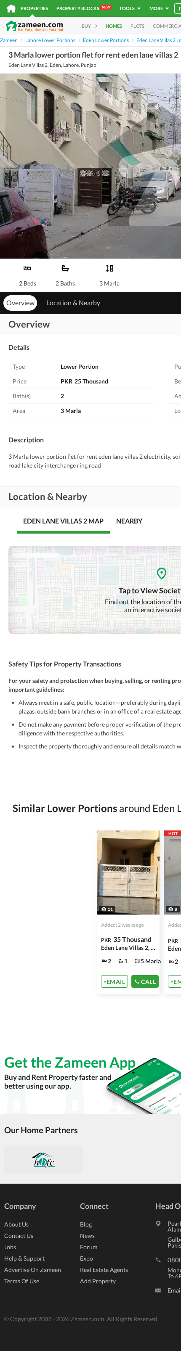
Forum (89, 1247)
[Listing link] (128, 912)
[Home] (11, 8)
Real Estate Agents (104, 1269)
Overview (20, 303)
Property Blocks (83, 8)
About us (16, 1224)
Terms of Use (21, 1281)
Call (148, 981)
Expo (86, 1258)
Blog (86, 1224)
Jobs (10, 1247)
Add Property (98, 1281)
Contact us (18, 1235)
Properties (34, 8)
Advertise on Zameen (32, 1269)
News (87, 1235)
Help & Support (24, 1258)
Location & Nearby (73, 303)
